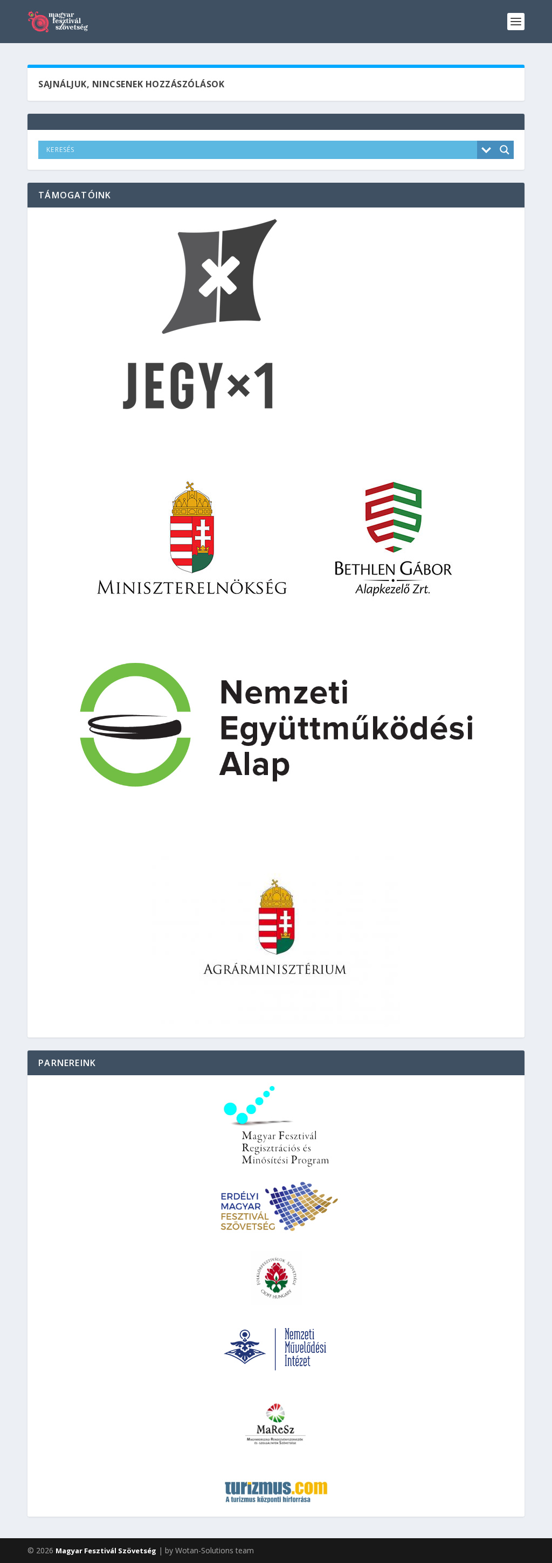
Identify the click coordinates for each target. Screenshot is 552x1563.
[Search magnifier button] (504, 150)
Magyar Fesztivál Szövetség (106, 1550)
